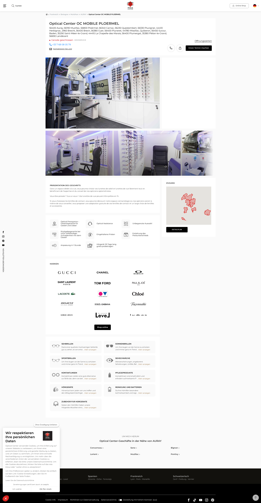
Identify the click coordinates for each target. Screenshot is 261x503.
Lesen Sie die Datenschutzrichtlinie (19, 480)
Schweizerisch (181, 476)
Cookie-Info (51, 500)
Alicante (91, 479)
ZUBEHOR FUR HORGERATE (74, 402)
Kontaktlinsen (69, 373)
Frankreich (136, 476)
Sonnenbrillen (123, 344)
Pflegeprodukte (124, 373)
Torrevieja (107, 479)
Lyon (132, 479)
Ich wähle (17, 489)
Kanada (50, 476)
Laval (65, 479)
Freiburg (182, 479)
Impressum (63, 500)
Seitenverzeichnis (108, 500)
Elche (99, 479)
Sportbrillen (69, 358)
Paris (138, 479)
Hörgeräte (67, 387)
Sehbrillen (67, 344)
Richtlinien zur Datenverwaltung (84, 500)
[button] (5, 498)
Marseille (146, 479)
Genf (175, 479)
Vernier (191, 479)
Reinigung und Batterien (128, 387)
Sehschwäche (122, 358)
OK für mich (46, 489)
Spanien (92, 476)
